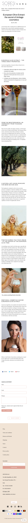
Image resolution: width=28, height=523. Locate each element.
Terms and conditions (7, 432)
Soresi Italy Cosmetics (12, 518)
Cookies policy (6, 454)
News (6, 8)
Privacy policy (6, 451)
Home (2, 8)
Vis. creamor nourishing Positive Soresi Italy (11, 294)
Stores (4, 443)
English (13, 502)
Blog (4, 429)
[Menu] (25, 3)
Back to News (15, 418)
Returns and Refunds (7, 436)
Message (3, 395)
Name (2, 384)
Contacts (4, 447)
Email (2, 390)
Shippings (5, 440)
